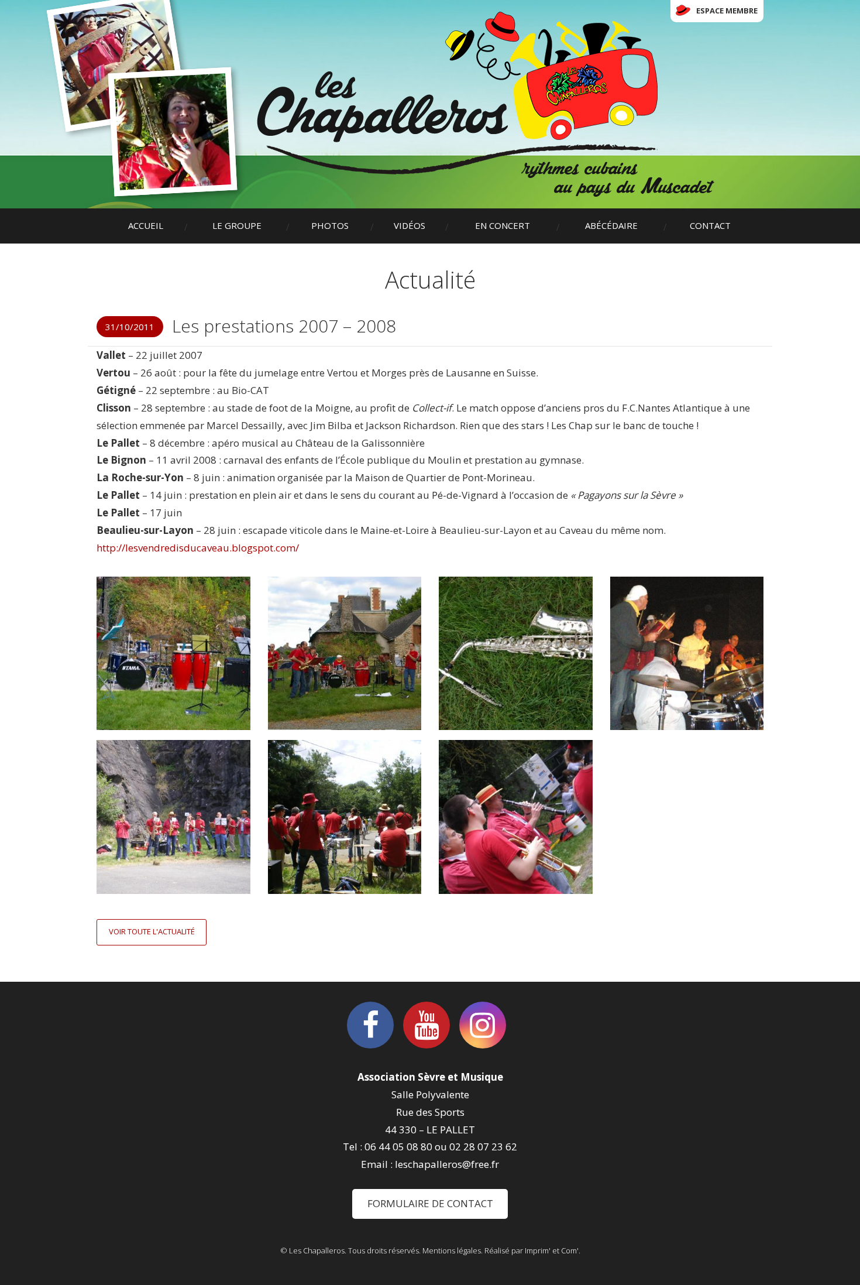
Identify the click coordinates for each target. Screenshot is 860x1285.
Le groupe (237, 225)
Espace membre (727, 10)
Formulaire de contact (430, 1203)
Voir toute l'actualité (152, 931)
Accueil (145, 225)
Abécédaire (611, 225)
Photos (330, 225)
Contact (710, 225)
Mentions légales (451, 1250)
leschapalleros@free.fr (447, 1164)
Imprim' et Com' (552, 1250)
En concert (502, 225)
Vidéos (409, 225)
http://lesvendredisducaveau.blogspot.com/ (198, 547)
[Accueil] (485, 104)
